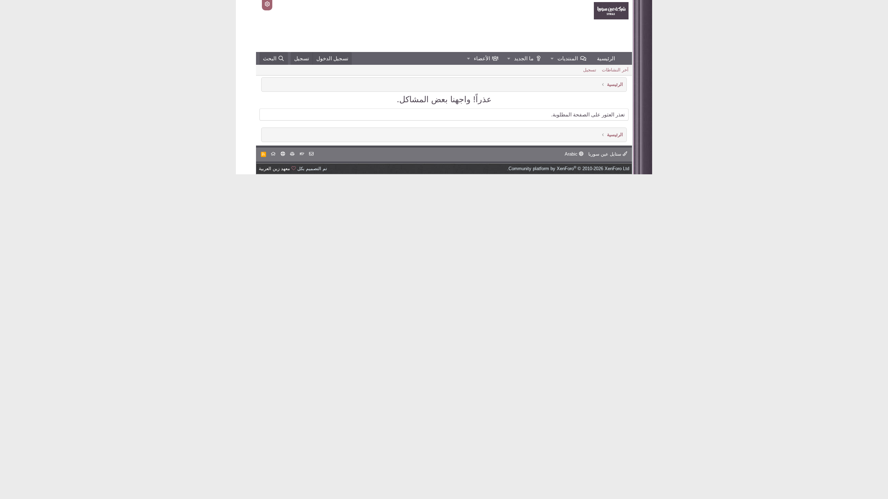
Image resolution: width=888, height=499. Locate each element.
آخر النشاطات (615, 69)
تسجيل (589, 69)
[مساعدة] (283, 154)
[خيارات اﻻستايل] (267, 5)
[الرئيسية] (273, 154)
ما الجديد (523, 58)
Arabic (572, 154)
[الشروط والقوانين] (302, 154)
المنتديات (567, 58)
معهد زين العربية (274, 168)
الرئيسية (606, 58)
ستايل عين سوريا (605, 154)
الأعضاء (482, 58)
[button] (552, 58)
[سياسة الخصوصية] (292, 154)
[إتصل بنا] (311, 154)
